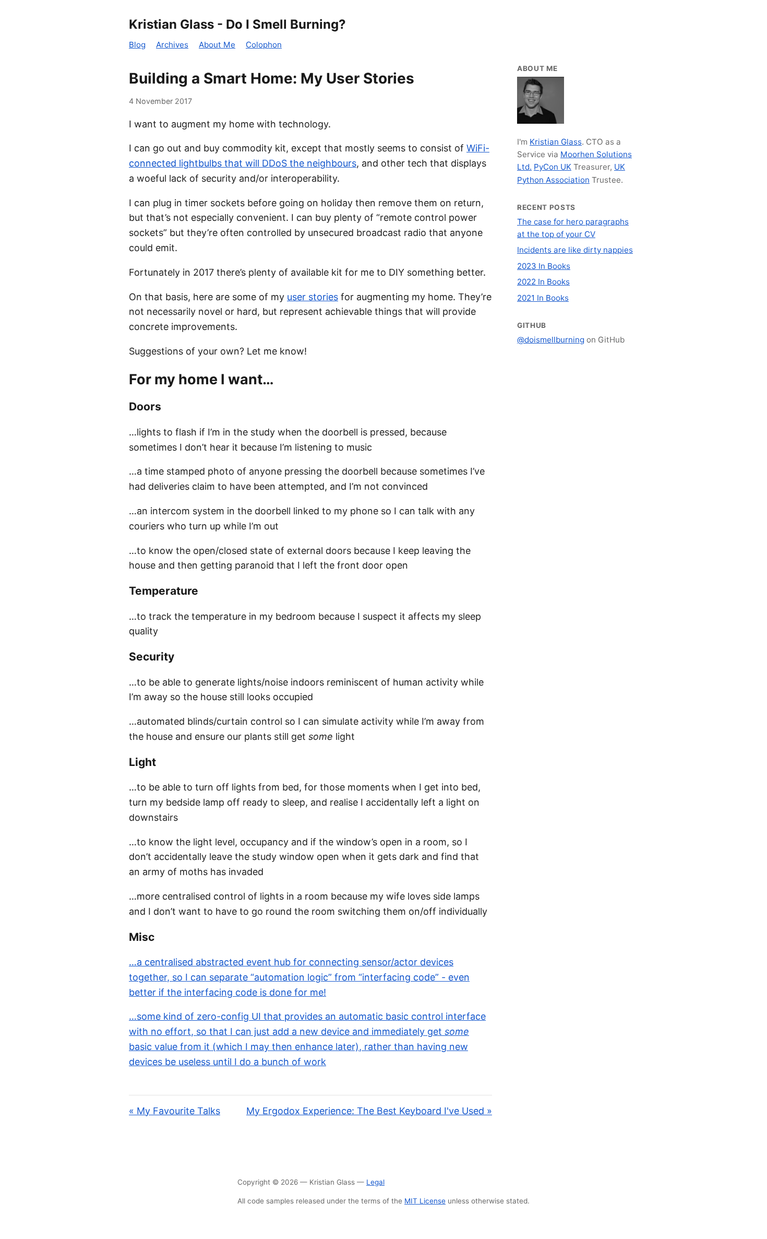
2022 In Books (543, 282)
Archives (172, 45)
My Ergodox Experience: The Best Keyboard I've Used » (369, 1110)
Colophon (264, 45)
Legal (375, 1182)
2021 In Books (543, 298)
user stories (312, 296)
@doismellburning (550, 340)
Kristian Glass (556, 142)
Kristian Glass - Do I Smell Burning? (237, 24)
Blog (137, 45)
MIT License (425, 1201)
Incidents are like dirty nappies (575, 250)
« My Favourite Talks (174, 1110)
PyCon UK (552, 167)
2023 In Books (543, 266)
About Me (217, 45)
